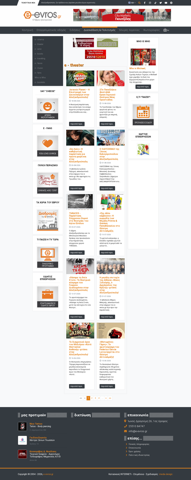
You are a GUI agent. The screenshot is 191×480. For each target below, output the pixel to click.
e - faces (38, 63)
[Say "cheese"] (47, 109)
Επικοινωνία (135, 448)
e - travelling (40, 58)
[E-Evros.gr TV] (166, 30)
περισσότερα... (76, 124)
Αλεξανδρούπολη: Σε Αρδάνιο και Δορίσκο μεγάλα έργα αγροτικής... (69, 3)
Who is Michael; (137, 68)
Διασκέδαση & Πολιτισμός (99, 30)
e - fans (38, 73)
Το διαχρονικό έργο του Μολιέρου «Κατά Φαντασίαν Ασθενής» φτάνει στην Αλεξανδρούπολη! (80, 348)
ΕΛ (132, 3)
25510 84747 (137, 426)
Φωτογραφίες (151, 30)
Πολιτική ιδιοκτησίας (139, 455)
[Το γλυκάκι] (107, 42)
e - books (39, 54)
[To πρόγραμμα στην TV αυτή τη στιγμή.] (47, 257)
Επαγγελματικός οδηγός (51, 30)
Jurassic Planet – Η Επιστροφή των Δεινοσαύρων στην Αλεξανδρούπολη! (79, 93)
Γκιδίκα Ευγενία (38, 437)
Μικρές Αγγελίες (129, 30)
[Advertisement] (143, 204)
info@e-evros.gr (138, 431)
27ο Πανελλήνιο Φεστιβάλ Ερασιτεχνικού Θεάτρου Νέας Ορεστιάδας (108, 94)
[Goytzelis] (122, 15)
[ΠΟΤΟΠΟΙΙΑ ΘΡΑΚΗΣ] (83, 42)
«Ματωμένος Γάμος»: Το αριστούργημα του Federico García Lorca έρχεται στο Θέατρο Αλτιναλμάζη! (110, 349)
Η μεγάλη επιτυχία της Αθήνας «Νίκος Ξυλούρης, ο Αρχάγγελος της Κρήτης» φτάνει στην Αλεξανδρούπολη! (110, 285)
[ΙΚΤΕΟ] (95, 54)
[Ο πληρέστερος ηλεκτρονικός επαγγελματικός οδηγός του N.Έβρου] (42, 16)
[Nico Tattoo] (22, 426)
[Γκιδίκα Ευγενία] (22, 440)
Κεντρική (27, 30)
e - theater (39, 44)
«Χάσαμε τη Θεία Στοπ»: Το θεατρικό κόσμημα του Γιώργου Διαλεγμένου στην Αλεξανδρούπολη (79, 283)
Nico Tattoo (36, 423)
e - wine (38, 49)
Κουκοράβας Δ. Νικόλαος (43, 451)
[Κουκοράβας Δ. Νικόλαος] (22, 454)
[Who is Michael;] (143, 57)
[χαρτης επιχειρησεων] (143, 149)
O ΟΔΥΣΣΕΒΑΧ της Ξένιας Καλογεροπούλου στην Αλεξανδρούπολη (109, 154)
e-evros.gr (48, 474)
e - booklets (40, 82)
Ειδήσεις (75, 30)
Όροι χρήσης (135, 451)
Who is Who (40, 77)
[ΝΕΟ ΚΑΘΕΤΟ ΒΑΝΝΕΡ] (143, 204)
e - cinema (39, 39)
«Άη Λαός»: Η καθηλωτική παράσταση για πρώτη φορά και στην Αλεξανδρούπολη (78, 155)
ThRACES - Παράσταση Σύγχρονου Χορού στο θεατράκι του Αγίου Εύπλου (78, 218)
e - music (39, 68)
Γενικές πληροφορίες (139, 444)
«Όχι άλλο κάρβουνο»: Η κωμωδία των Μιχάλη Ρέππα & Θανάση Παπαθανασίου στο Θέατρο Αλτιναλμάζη (110, 222)
